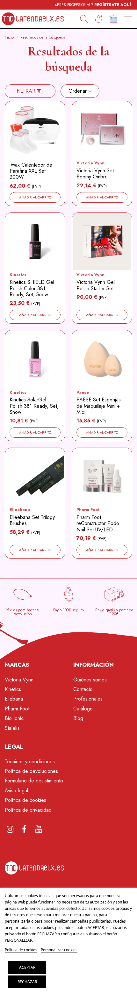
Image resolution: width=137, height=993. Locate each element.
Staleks (12, 728)
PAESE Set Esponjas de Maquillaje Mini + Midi (98, 405)
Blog (78, 718)
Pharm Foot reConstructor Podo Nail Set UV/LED (97, 523)
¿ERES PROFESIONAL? (93, 5)
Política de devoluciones (31, 771)
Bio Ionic (14, 718)
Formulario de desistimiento (34, 780)
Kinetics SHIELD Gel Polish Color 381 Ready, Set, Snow (32, 288)
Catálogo (83, 708)
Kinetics (18, 275)
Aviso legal (16, 790)
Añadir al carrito (35, 197)
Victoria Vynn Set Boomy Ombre (95, 173)
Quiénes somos (90, 679)
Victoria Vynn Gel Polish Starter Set (95, 285)
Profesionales (88, 698)
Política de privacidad (28, 810)
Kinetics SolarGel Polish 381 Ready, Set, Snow (34, 405)
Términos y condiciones (30, 761)
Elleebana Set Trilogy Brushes (32, 520)
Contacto (83, 689)
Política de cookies (25, 800)
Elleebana (20, 510)
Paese (82, 392)
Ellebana (14, 698)
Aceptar (27, 967)
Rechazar (27, 981)
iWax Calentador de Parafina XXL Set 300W (31, 171)
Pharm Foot (88, 510)
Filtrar (27, 91)
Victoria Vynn (90, 163)
